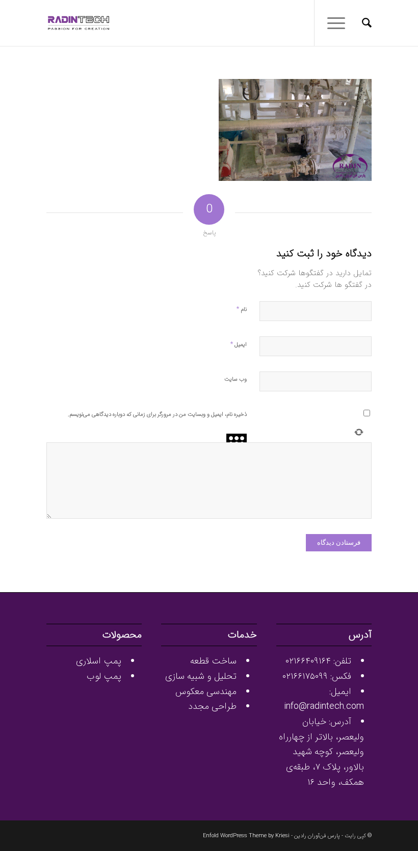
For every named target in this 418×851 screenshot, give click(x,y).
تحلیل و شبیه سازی (201, 676)
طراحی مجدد (212, 706)
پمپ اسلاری (98, 661)
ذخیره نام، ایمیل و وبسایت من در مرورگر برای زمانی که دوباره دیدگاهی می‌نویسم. (157, 414)
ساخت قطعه (213, 661)
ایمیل (238, 344)
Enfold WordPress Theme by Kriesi (246, 836)
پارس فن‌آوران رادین (317, 836)
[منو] (339, 23)
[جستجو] (362, 23)
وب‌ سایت (235, 379)
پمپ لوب (104, 676)
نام (242, 309)
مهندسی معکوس (206, 691)
